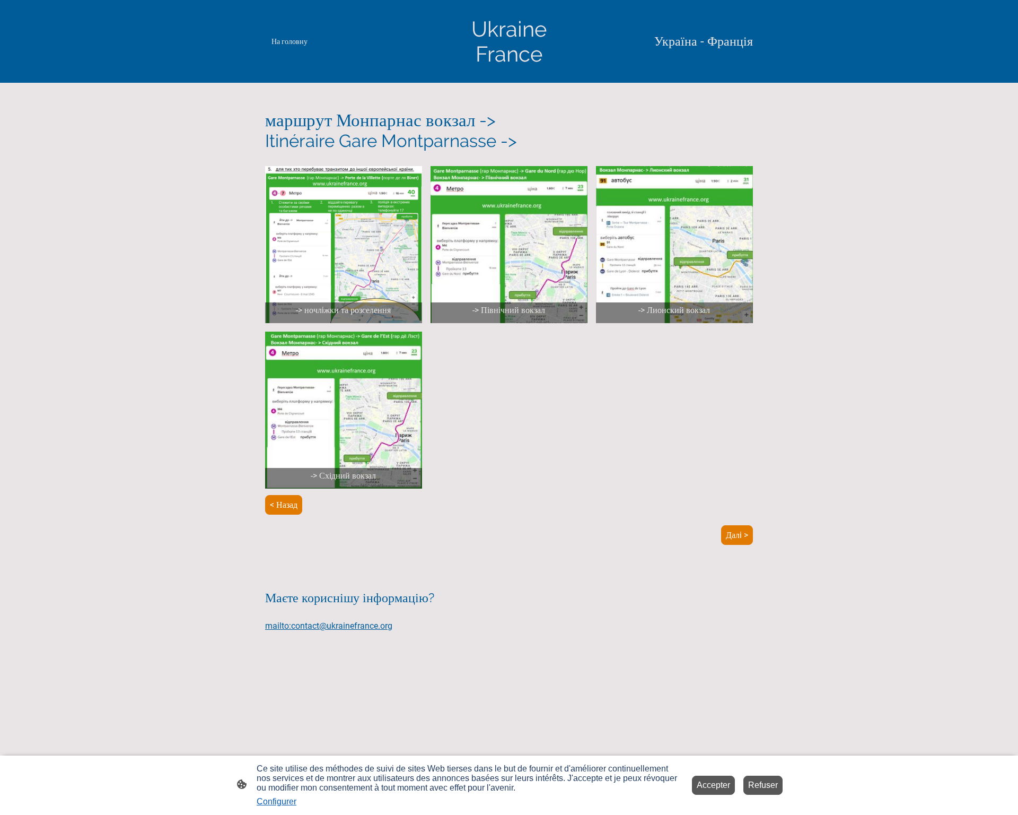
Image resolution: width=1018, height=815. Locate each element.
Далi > (737, 535)
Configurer (276, 801)
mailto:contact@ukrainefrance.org (328, 626)
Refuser (763, 785)
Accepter (713, 785)
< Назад (283, 505)
